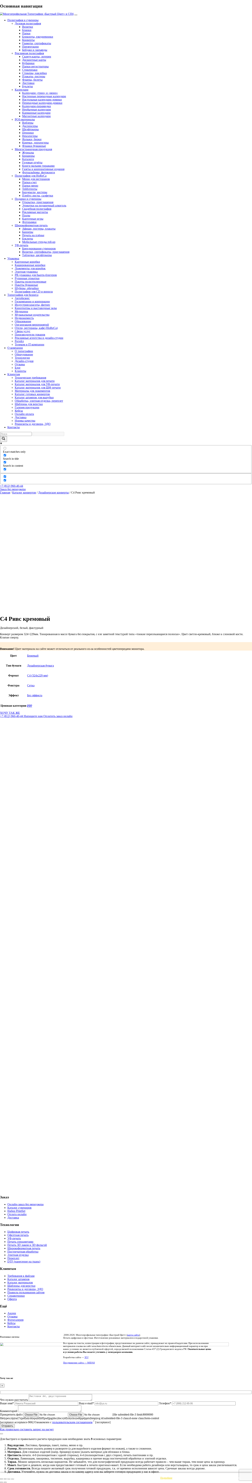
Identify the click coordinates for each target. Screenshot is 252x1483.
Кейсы (19, 410)
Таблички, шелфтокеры (37, 255)
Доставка (20, 417)
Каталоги (28, 159)
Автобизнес (22, 298)
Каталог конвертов (24, 492)
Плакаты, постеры (33, 76)
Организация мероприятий (32, 324)
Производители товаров (30, 334)
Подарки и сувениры (28, 198)
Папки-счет (29, 182)
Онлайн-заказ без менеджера (25, 1204)
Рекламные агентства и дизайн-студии (39, 337)
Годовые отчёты (32, 162)
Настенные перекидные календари (44, 96)
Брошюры (28, 155)
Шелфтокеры (30, 129)
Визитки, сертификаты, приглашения (45, 251)
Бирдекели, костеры (34, 192)
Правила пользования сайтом (25, 1292)
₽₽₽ (29, 705)
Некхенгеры (30, 136)
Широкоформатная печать (31, 225)
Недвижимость (24, 318)
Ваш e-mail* (87, 1403)
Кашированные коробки (30, 265)
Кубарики (28, 63)
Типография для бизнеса (22, 294)
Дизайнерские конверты (53, 492)
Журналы (28, 152)
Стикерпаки (29, 69)
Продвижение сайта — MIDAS (79, 1362)
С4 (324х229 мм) (37, 675)
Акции (11, 1313)
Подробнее (166, 1478)
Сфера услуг (22, 331)
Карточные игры (32, 218)
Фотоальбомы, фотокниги (38, 172)
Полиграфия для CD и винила (34, 291)
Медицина (21, 311)
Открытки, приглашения (37, 202)
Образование (23, 321)
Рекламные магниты (35, 212)
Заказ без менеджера (13, 489)
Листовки (28, 83)
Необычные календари (36, 109)
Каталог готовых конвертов (32, 394)
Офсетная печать (18, 1235)
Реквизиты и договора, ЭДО (33, 424)
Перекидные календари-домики (42, 102)
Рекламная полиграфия (29, 53)
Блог (18, 367)
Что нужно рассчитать (14, 1399)
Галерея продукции (27, 407)
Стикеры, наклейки (34, 73)
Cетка (30, 685)
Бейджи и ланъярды (34, 49)
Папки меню (30, 185)
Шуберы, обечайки (27, 288)
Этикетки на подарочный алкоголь (44, 205)
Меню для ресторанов (36, 179)
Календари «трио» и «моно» (40, 93)
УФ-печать (21, 245)
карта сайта (133, 1335)
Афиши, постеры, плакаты (39, 228)
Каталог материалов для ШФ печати (38, 387)
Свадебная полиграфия (36, 208)
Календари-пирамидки (36, 106)
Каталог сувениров (19, 1207)
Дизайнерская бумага (40, 665)
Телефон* (165, 1403)
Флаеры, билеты (32, 79)
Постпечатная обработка (22, 1251)
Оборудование (24, 354)
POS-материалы (25, 119)
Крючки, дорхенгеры (35, 142)
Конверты (28, 40)
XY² (86, 1357)
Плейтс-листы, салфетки (37, 195)
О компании (15, 347)
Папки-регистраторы (35, 66)
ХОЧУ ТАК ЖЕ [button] (10, 712)
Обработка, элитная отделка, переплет (39, 400)
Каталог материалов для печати (35, 380)
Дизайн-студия (24, 361)
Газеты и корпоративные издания (43, 169)
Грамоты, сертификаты (36, 43)
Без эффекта (34, 695)
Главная (5, 492)
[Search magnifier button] (3, 439)
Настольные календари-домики (42, 99)
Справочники (16, 1295)
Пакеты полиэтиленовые (30, 281)
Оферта (12, 1299)
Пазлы (26, 215)
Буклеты (27, 86)
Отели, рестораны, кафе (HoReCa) (36, 328)
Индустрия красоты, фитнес (32, 304)
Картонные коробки (27, 261)
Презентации (30, 46)
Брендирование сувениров (39, 248)
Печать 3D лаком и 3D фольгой (27, 1245)
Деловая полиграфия (28, 23)
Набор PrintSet (16, 1211)
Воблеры (27, 122)
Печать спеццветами (20, 1241)
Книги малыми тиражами (38, 165)
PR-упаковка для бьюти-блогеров (36, 275)
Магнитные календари (36, 116)
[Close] (1, 1433)
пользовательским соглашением (72, 1422)
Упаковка (13, 258)
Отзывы (20, 364)
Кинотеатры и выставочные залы (36, 308)
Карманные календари (36, 112)
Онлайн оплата (24, 414)
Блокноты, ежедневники (37, 36)
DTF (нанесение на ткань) (23, 1261)
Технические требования (30, 377)
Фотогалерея (15, 1319)
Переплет (13, 1258)
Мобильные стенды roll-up (38, 241)
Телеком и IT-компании (29, 344)
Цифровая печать (18, 1231)
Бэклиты (27, 238)
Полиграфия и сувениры (23, 20)
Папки (26, 33)
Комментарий (9, 1411)
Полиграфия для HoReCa (30, 175)
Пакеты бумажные (26, 284)
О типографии (24, 351)
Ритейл (19, 341)
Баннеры (27, 232)
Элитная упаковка (26, 271)
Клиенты (20, 371)
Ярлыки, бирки (32, 139)
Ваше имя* (7, 1403)
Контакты (13, 427)
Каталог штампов (18, 1279)
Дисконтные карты (34, 59)
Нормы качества (25, 420)
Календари (21, 89)
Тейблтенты (29, 189)
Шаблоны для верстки (29, 404)
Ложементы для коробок (30, 268)
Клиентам (13, 374)
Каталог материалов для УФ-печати (37, 384)
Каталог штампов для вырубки (34, 397)
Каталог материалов (20, 1282)
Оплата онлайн (17, 1214)
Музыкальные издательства (32, 314)
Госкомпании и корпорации (32, 301)
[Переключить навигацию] (75, 14)
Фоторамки (29, 222)
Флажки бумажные (34, 145)
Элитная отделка (18, 1254)
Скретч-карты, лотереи (36, 56)
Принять (236, 1478)
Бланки (26, 30)
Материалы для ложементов (32, 390)
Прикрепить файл (11, 1414)
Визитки (27, 26)
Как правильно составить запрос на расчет (27, 1429)
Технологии (22, 357)
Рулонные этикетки (27, 278)
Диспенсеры (30, 126)
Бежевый (33, 655)
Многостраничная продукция (33, 149)
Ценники (28, 132)
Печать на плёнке (33, 235)
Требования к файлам (20, 1275)
